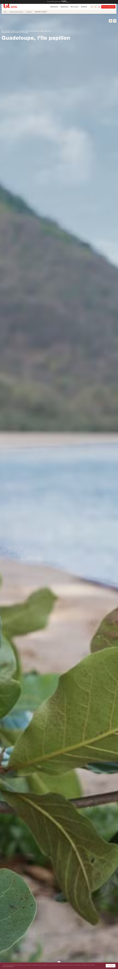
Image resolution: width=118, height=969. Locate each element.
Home (5, 11)
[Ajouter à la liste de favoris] (114, 21)
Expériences (64, 6)
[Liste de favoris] (91, 7)
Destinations (54, 6)
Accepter (110, 965)
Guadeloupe (29, 11)
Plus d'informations (8, 966)
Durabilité (84, 6)
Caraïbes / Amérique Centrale (16, 11)
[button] (95, 7)
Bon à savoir (74, 6)
